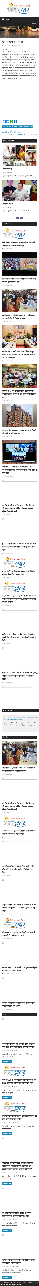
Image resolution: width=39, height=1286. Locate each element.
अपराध (5, 1014)
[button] (34, 24)
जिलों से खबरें (6, 224)
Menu (8, 19)
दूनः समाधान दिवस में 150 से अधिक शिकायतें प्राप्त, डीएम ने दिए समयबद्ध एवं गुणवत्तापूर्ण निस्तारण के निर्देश (19, 675)
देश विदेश (5, 737)
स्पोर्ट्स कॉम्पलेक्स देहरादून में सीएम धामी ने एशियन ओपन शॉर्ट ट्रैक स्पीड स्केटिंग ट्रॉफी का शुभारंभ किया (18, 869)
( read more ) (9, 730)
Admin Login (34, 1282)
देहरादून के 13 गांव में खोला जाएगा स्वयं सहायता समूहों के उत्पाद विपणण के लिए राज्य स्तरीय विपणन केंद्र (19, 394)
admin (16, 45)
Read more (7, 1061)
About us (2, 1282)
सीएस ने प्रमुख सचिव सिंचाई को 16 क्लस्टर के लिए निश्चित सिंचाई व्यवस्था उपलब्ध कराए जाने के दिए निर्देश (19, 907)
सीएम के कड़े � (8, 169)
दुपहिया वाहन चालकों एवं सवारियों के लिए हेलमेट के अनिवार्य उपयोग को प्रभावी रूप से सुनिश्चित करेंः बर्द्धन (19, 546)
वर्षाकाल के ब (7, 204)
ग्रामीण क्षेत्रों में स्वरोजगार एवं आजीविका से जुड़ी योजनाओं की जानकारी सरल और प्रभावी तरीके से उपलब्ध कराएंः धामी (18, 354)
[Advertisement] (19, 100)
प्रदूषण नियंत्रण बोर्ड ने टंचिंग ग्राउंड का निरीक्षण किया (22, 135)
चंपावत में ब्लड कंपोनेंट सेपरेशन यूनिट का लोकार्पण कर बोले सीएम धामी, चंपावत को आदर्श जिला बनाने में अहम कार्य (19, 469)
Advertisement (10, 1282)
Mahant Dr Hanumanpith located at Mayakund (18, 126)
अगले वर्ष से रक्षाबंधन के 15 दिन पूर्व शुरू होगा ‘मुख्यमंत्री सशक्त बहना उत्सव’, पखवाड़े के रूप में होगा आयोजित (20, 720)
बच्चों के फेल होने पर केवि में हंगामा (12, 132)
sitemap (26, 1282)
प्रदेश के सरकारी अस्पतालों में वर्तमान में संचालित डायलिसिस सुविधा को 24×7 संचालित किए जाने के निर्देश (19, 637)
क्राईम (22, 45)
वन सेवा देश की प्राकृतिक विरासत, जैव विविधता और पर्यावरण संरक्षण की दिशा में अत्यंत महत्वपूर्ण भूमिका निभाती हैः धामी (18, 508)
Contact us (20, 1282)
